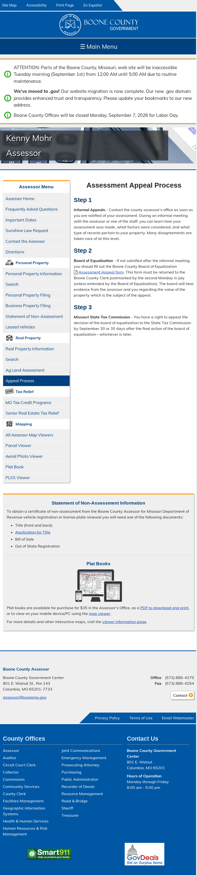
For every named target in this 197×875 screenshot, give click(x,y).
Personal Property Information (34, 273)
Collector (11, 772)
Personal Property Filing (28, 295)
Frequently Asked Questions (32, 209)
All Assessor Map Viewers (29, 434)
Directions (15, 251)
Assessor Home (20, 198)
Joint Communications (81, 750)
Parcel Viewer (18, 445)
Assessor (11, 750)
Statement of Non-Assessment (34, 316)
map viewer (99, 613)
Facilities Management (23, 800)
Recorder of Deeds (78, 786)
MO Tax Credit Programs (28, 402)
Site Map (9, 5)
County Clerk (14, 793)
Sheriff (67, 808)
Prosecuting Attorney (80, 764)
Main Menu (98, 46)
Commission (14, 779)
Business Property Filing (28, 305)
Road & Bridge (75, 800)
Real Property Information (30, 348)
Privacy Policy (107, 717)
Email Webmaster (178, 717)
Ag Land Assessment (25, 370)
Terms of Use (141, 717)
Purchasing (71, 772)
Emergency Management (84, 757)
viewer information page (124, 621)
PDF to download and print (164, 607)
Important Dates (21, 219)
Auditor (9, 757)
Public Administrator (80, 779)
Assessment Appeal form (101, 272)
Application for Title (32, 532)
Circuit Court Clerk (19, 764)
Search (10, 286)
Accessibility (36, 5)
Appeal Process (20, 380)
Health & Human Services (26, 821)
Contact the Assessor (25, 241)
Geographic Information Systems (24, 811)
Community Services (21, 786)
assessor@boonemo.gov (25, 697)
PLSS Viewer (18, 477)
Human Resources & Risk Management (25, 831)
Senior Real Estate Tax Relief (32, 413)
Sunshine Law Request (27, 230)
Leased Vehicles (20, 326)
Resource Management (82, 793)
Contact (179, 696)
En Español (92, 5)
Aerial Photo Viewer (24, 456)
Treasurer (70, 815)
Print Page (65, 5)
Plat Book (15, 466)
